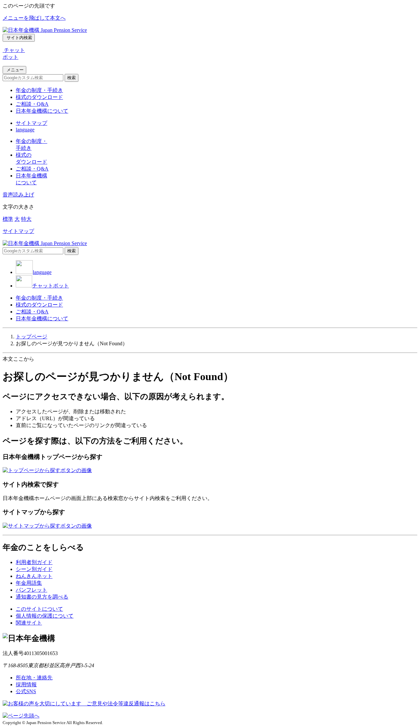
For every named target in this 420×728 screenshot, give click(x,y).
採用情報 (26, 684)
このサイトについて (39, 609)
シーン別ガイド (34, 569)
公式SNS (26, 691)
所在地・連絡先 (34, 677)
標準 (8, 219)
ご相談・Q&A (32, 104)
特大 (26, 219)
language (25, 129)
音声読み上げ (18, 194)
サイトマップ (31, 123)
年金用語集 (29, 583)
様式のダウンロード (39, 97)
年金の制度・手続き (39, 90)
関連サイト (29, 623)
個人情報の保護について (45, 616)
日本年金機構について (42, 111)
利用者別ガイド (34, 562)
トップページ (31, 336)
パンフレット (31, 590)
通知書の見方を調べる (42, 597)
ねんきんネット (34, 576)
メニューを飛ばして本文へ (34, 18)
